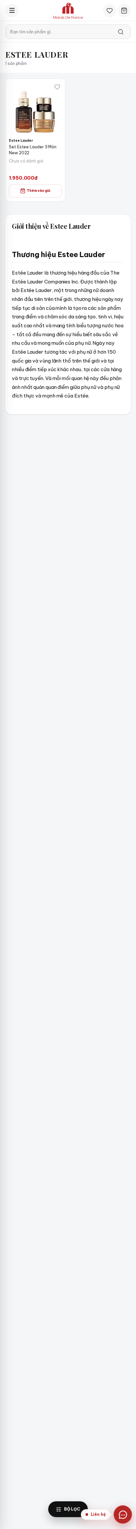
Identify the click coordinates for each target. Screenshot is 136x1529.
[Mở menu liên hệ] (123, 1514)
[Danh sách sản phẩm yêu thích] (109, 10)
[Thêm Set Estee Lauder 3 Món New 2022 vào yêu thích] (57, 86)
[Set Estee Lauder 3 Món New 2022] (35, 108)
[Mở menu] (11, 10)
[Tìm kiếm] (120, 31)
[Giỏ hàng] (124, 10)
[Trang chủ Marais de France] (68, 10)
